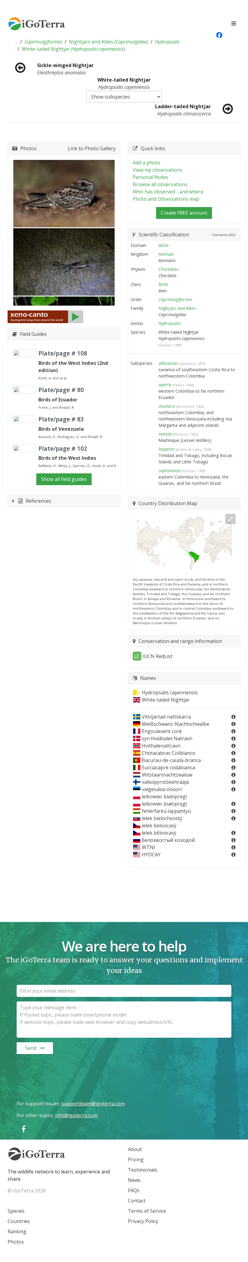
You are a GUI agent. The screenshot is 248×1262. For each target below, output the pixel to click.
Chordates (168, 269)
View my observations (157, 170)
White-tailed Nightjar (73, 49)
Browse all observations (160, 184)
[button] (16, 41)
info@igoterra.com (76, 1115)
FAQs (133, 1190)
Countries (19, 1221)
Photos (16, 1241)
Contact (136, 1200)
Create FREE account (184, 212)
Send (30, 1048)
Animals (166, 254)
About (135, 1149)
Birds (163, 284)
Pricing (136, 1159)
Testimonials (142, 1169)
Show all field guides (64, 479)
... (16, 41)
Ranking (17, 1231)
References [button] (38, 501)
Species (16, 1211)
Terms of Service (147, 1211)
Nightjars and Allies (108, 41)
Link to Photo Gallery (92, 148)
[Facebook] (24, 1129)
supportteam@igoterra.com (93, 1103)
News (134, 1180)
